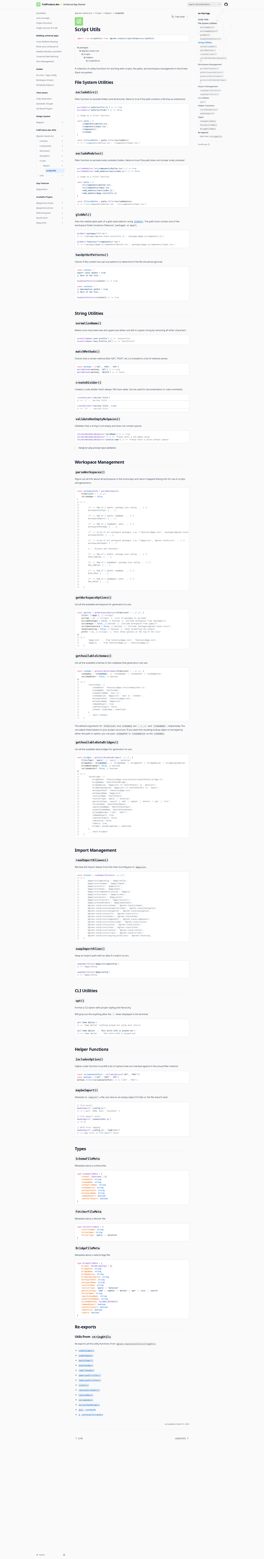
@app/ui (40, 122)
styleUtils (180, 1438)
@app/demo (42, 189)
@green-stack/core (45, 136)
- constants (87, 1409)
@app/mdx (41, 222)
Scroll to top (202, 144)
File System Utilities (207, 23)
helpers (89, 57)
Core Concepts (43, 18)
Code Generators (44, 98)
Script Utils (203, 19)
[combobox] (204, 4)
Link (80, 1438)
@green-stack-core (90, 51)
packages (84, 47)
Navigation (45, 155)
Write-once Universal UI (47, 46)
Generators (45, 151)
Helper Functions (206, 105)
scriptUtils (51, 170)
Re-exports (203, 132)
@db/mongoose (43, 213)
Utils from (211, 136)
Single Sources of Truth (47, 28)
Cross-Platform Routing (47, 41)
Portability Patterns (45, 85)
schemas (44, 141)
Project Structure (44, 23)
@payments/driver (44, 208)
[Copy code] (185, 38)
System (42, 1555)
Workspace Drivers (44, 80)
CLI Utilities (203, 98)
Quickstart (41, 13)
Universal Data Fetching (47, 56)
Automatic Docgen (44, 103)
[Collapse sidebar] (64, 1555)
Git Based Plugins (44, 108)
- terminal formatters (91, 1414)
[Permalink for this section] (115, 82)
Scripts (43, 160)
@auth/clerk (41, 218)
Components (45, 146)
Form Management (45, 61)
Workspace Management (210, 64)
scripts (87, 54)
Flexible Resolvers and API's (49, 51)
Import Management (208, 86)
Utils (42, 175)
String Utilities (205, 42)
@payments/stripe (44, 203)
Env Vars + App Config (46, 75)
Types (201, 117)
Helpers (46, 165)
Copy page (180, 16)
